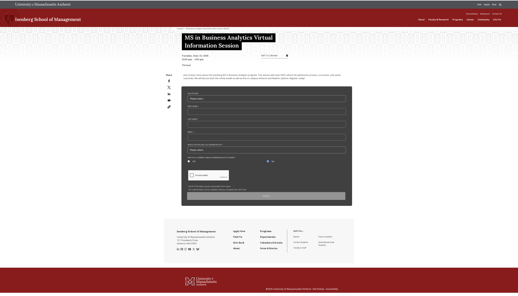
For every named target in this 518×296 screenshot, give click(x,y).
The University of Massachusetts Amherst (43, 5)
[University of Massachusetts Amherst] (190, 280)
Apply (487, 4)
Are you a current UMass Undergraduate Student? (211, 157)
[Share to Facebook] (169, 81)
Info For (497, 19)
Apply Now (239, 231)
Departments (268, 236)
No (273, 161)
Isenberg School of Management (48, 19)
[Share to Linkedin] (169, 94)
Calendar (180, 29)
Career (470, 19)
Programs (457, 19)
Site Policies (318, 288)
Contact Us (497, 14)
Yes (194, 161)
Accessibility (332, 288)
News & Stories (268, 248)
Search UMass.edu (500, 4)
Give (494, 4)
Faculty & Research (438, 19)
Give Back (238, 242)
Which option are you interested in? (205, 145)
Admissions (485, 14)
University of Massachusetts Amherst (292, 288)
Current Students (300, 242)
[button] (169, 107)
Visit (479, 4)
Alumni (296, 236)
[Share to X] (169, 87)
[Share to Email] (169, 100)
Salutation (193, 93)
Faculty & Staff (299, 247)
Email (190, 132)
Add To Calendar (269, 55)
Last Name (192, 119)
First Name (192, 106)
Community (483, 19)
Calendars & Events (271, 242)
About (421, 19)
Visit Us (237, 236)
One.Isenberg (472, 14)
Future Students (325, 236)
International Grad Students (326, 243)
